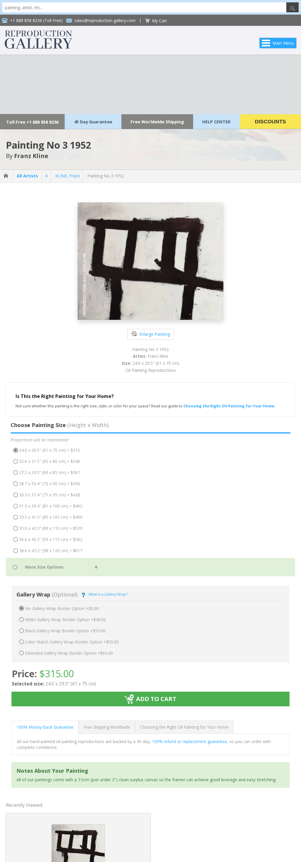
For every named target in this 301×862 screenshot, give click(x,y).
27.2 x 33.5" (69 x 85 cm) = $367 (49, 472)
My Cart (159, 20)
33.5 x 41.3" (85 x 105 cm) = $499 (50, 517)
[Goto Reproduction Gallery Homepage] (6, 176)
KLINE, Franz (67, 176)
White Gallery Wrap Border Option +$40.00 (65, 619)
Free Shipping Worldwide (106, 727)
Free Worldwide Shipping (157, 122)
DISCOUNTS (270, 122)
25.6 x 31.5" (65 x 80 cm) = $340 (49, 461)
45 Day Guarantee (93, 122)
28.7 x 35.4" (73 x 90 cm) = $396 (49, 483)
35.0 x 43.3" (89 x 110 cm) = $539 (50, 528)
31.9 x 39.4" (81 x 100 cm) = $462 (50, 506)
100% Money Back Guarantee (45, 727)
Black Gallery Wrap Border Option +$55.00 (65, 631)
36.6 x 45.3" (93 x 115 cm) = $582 (50, 539)
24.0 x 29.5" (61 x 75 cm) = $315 (49, 450)
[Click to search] (292, 7)
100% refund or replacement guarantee (189, 741)
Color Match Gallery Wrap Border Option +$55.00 (72, 642)
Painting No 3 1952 (105, 176)
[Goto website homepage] (38, 47)
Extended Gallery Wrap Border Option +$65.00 (69, 653)
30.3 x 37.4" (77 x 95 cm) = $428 (49, 495)
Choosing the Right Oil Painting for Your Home (184, 727)
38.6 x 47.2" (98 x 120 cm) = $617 (50, 550)
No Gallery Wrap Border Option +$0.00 (62, 608)
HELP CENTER (216, 122)
